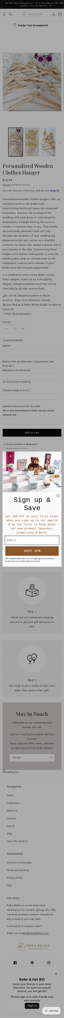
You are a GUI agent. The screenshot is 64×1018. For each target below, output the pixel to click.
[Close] (58, 496)
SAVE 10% (32, 551)
